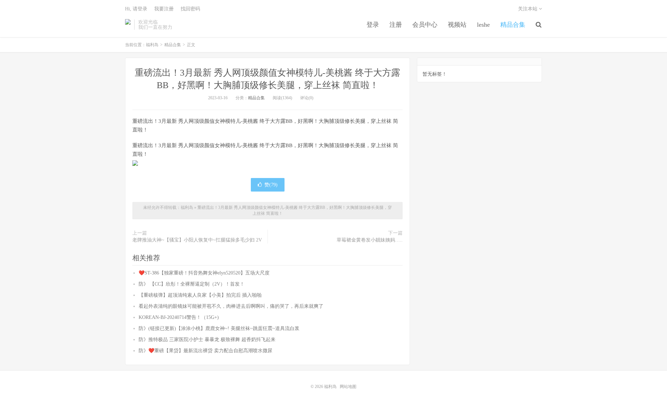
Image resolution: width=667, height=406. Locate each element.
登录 (373, 24)
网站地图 (348, 386)
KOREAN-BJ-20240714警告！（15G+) (179, 317)
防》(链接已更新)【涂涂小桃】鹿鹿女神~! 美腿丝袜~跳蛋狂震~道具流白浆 (219, 328)
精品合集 (512, 24)
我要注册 (164, 8)
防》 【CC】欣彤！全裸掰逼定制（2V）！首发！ (192, 284)
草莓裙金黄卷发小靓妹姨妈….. (370, 240)
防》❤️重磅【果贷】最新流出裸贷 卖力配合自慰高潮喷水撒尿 (205, 350)
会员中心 (424, 24)
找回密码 (190, 8)
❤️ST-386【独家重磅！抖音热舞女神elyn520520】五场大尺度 (204, 273)
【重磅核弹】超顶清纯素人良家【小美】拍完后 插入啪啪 (200, 295)
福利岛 (128, 24)
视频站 (457, 24)
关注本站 (528, 8)
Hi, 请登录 (136, 8)
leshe (483, 24)
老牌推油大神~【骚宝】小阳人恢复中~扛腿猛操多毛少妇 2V (197, 240)
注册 (395, 24)
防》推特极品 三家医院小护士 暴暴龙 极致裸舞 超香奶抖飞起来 (207, 339)
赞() (271, 184)
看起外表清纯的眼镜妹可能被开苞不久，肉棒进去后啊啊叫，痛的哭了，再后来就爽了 (231, 306)
